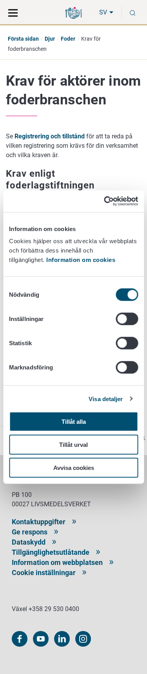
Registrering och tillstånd (50, 136)
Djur (50, 39)
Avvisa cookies (73, 467)
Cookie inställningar (44, 572)
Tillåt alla (74, 421)
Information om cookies (80, 259)
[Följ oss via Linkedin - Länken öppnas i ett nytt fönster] (62, 639)
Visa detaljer (106, 398)
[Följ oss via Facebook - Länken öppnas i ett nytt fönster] (19, 639)
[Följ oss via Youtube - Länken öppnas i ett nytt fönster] (41, 639)
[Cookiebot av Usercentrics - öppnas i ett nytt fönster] (104, 201)
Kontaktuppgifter (38, 522)
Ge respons (29, 532)
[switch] (127, 319)
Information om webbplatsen (57, 562)
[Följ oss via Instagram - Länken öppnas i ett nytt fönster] (83, 639)
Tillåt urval (73, 444)
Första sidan (23, 39)
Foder (68, 39)
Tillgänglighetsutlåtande (50, 552)
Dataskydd (28, 542)
